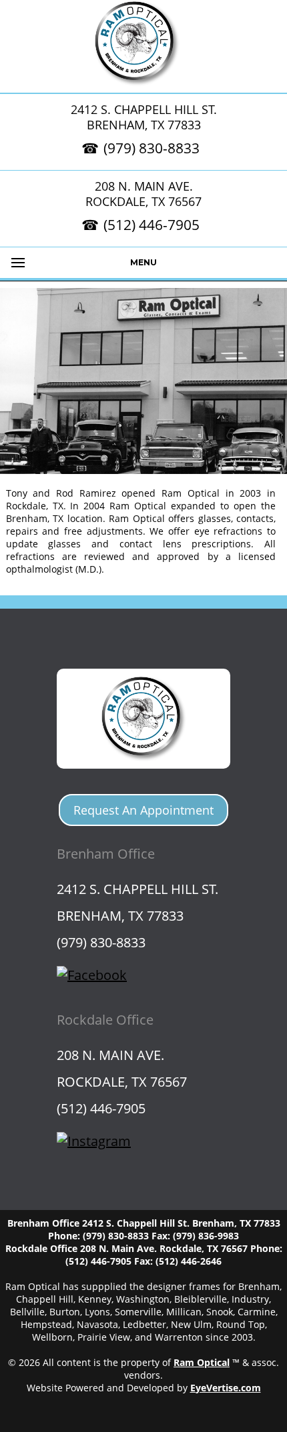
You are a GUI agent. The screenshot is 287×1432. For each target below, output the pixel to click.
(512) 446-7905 (151, 224)
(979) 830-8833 (151, 148)
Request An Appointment (143, 810)
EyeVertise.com (225, 1387)
